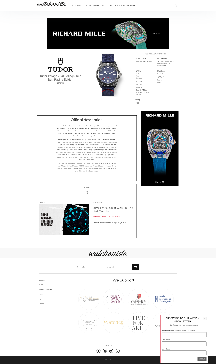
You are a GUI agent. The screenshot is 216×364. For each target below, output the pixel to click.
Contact (41, 304)
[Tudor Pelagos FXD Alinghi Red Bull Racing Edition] (108, 74)
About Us (42, 280)
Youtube (111, 351)
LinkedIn (118, 351)
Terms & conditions (45, 290)
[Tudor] (60, 64)
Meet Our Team (44, 285)
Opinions (42, 202)
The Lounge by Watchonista (122, 5)
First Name (166, 340)
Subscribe (81, 267)
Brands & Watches (94, 5)
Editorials (75, 5)
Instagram (105, 351)
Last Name (166, 349)
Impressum (42, 299)
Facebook (98, 351)
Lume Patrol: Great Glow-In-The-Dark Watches (113, 209)
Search (175, 5)
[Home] (52, 3)
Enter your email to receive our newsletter (179, 330)
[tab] (86, 190)
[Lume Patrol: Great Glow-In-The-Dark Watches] (64, 219)
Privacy (41, 294)
